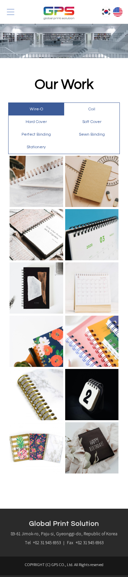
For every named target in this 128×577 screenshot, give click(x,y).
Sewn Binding (92, 134)
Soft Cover (91, 122)
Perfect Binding (36, 134)
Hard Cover (36, 122)
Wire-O (36, 109)
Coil (91, 109)
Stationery (36, 147)
